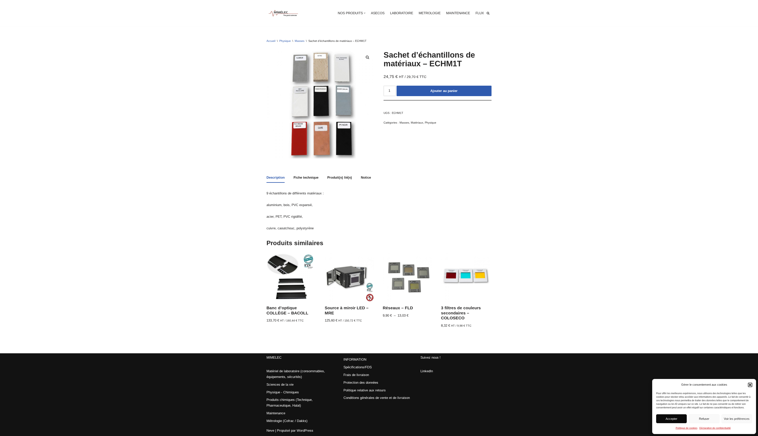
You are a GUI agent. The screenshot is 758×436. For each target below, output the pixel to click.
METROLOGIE (430, 13)
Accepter (671, 418)
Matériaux (417, 122)
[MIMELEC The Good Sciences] (283, 13)
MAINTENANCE (458, 13)
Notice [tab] (366, 177)
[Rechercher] (488, 13)
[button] (750, 385)
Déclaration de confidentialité (715, 428)
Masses (299, 40)
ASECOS (378, 13)
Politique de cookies (686, 428)
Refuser (704, 418)
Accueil (270, 40)
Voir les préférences (737, 418)
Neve (270, 430)
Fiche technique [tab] (306, 177)
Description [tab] (275, 177)
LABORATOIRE (401, 13)
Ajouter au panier (444, 91)
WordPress (305, 430)
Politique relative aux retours (364, 390)
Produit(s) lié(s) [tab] (339, 177)
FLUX (480, 13)
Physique (285, 40)
